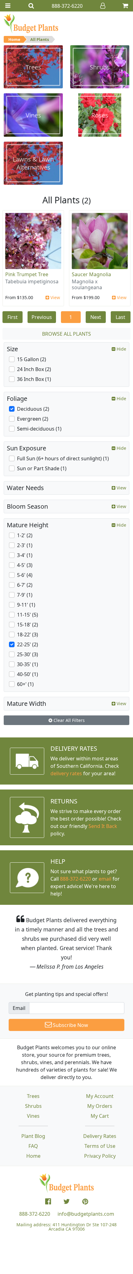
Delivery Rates (99, 1136)
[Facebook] (48, 1201)
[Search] (31, 5)
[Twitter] (66, 1201)
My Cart (100, 1116)
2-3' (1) (24, 545)
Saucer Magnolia (91, 274)
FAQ (33, 1146)
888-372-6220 (75, 878)
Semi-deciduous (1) (39, 428)
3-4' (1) (24, 555)
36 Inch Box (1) (34, 379)
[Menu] (8, 5)
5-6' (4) (24, 575)
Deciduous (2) (33, 408)
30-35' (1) (27, 664)
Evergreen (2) (32, 418)
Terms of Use (99, 1146)
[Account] (102, 6)
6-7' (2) (24, 585)
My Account (100, 1096)
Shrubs (33, 1106)
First (12, 317)
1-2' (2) (24, 535)
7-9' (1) (24, 594)
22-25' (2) (27, 644)
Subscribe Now (70, 1025)
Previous (42, 317)
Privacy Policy (100, 1155)
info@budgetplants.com (86, 1213)
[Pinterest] (85, 1201)
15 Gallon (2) (31, 359)
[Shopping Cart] (125, 6)
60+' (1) (25, 684)
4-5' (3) (24, 565)
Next (95, 317)
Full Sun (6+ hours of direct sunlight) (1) (63, 458)
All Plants (39, 39)
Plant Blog (33, 1136)
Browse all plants (66, 333)
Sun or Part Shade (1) (41, 468)
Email (19, 1008)
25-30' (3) (27, 654)
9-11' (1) (26, 604)
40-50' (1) (27, 674)
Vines (33, 1116)
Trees (33, 1096)
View (54, 297)
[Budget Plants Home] (31, 23)
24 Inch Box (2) (34, 369)
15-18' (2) (27, 624)
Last (120, 317)
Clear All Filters (68, 720)
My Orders (99, 1106)
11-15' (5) (27, 614)
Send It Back (102, 826)
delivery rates (66, 773)
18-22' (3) (27, 634)
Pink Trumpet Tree (26, 274)
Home (14, 39)
